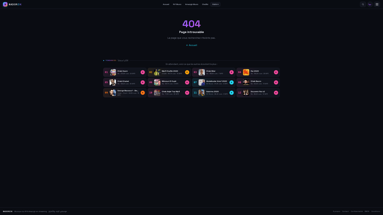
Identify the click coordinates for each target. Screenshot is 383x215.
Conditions (375, 211)
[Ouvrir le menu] (377, 4)
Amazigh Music (191, 4)
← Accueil (191, 45)
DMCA (367, 211)
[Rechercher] (363, 4)
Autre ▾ (215, 4)
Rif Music (177, 4)
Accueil (166, 4)
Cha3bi (205, 4)
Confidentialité (357, 211)
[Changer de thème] (370, 4)
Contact (345, 211)
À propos (336, 211)
